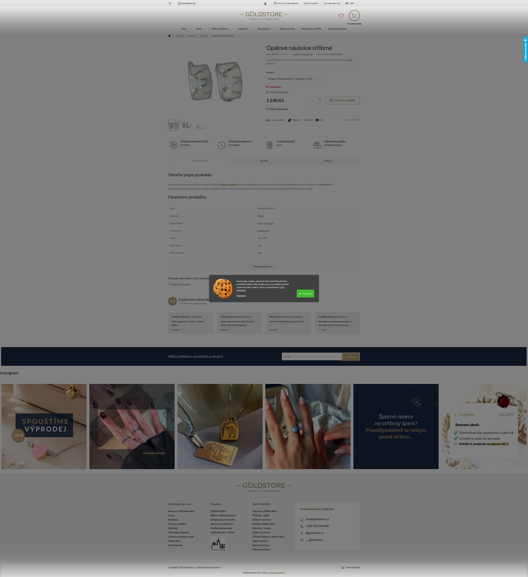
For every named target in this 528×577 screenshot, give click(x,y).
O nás (171, 515)
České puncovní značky (222, 519)
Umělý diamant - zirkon (222, 532)
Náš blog (173, 528)
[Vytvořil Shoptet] (343, 567)
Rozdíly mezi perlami (221, 528)
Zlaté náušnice (260, 540)
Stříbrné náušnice (228, 184)
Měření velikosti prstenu (223, 515)
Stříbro (261, 216)
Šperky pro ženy (261, 545)
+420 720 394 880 (317, 526)
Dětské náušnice (261, 549)
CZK (352, 3)
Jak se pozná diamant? (222, 523)
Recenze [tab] (264, 161)
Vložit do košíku (345, 100)
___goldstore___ (315, 539)
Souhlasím (307, 293)
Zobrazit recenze (199, 303)
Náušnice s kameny (181, 284)
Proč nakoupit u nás (332, 3)
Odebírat (351, 357)
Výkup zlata (174, 540)
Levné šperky (175, 545)
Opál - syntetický (266, 223)
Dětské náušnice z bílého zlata (268, 536)
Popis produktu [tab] (200, 161)
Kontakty (173, 519)
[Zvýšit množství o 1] (319, 98)
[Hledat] (170, 3)
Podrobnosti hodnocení (303, 54)
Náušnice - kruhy (261, 528)
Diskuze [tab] (327, 161)
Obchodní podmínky (179, 532)
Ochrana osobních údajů (181, 536)
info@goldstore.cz (317, 519)
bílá (259, 245)
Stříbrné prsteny (261, 532)
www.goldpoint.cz (276, 572)
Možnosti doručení (279, 92)
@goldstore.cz (315, 532)
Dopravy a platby (311, 3)
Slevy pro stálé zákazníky (287, 3)
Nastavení (241, 296)
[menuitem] (185, 28)
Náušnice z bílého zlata (264, 511)
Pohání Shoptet (353, 567)
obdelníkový (263, 230)
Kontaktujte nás (189, 3)
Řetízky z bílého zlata (263, 523)
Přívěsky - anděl (260, 515)
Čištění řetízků (218, 511)
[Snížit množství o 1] (319, 102)
